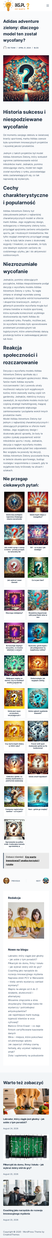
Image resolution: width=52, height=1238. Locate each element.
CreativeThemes (11, 1234)
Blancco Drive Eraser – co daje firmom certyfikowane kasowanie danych (25, 1029)
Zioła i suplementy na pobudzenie (25, 1055)
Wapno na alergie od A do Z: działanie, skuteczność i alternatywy (23, 993)
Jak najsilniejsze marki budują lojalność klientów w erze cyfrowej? (23, 1018)
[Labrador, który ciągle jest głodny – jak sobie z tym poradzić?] (26, 1101)
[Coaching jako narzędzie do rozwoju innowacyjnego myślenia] (26, 1193)
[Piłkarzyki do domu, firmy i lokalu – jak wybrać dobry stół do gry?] (26, 1147)
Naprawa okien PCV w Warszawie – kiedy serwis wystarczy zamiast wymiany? (26, 981)
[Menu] (47, 5)
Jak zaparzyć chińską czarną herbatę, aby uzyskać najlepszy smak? (24, 1048)
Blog (36, 48)
